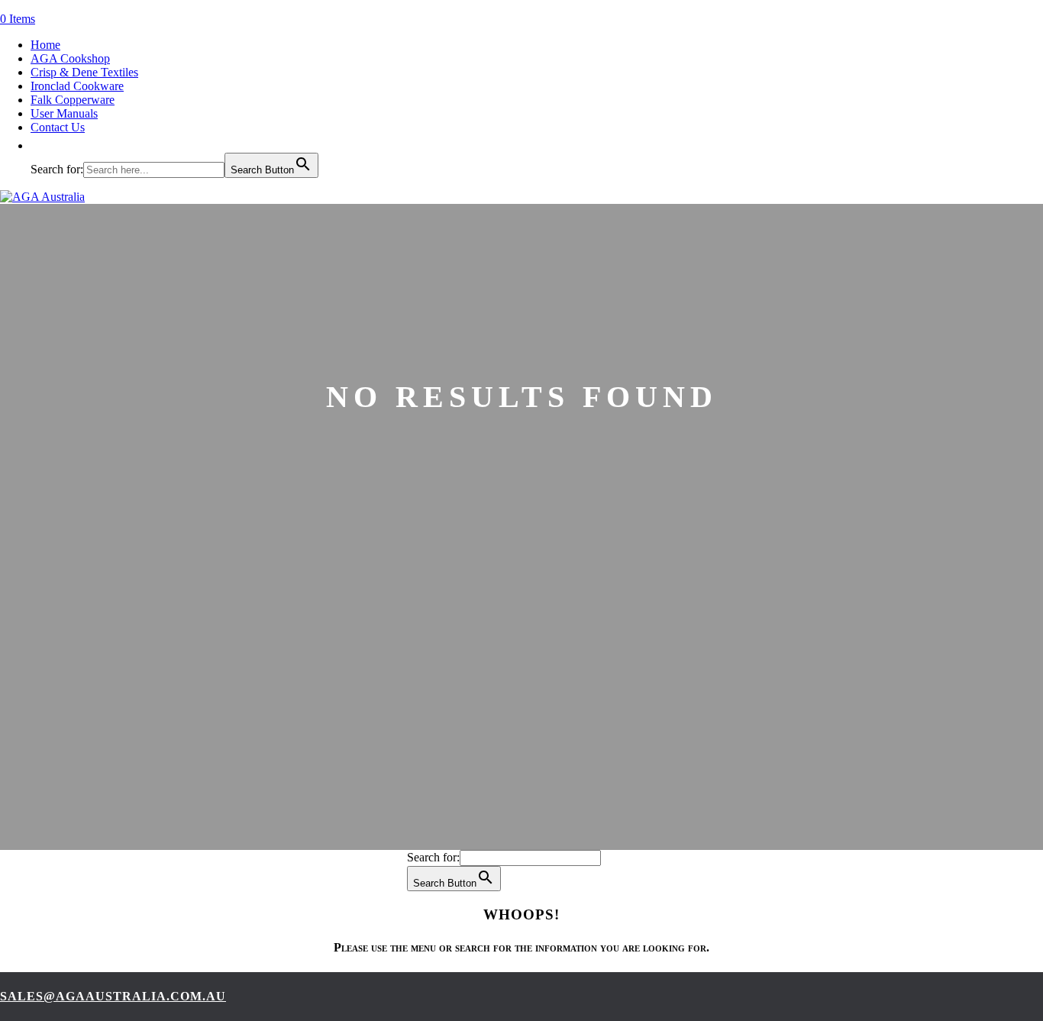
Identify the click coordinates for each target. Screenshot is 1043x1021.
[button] (38, 145)
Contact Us (58, 127)
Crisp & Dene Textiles (84, 72)
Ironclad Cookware (77, 85)
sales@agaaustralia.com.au (113, 996)
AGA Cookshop (70, 58)
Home (45, 44)
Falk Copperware (73, 99)
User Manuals (64, 113)
